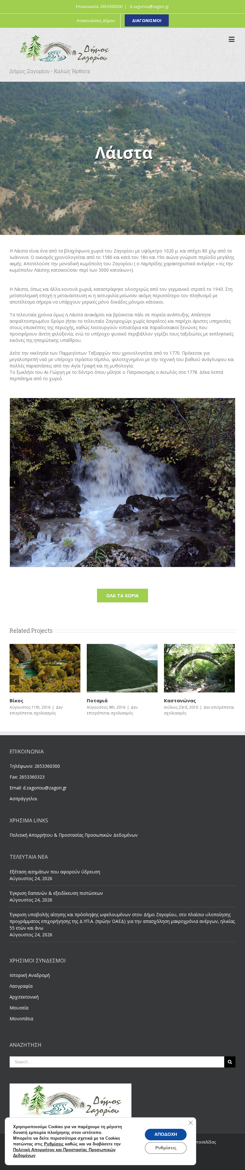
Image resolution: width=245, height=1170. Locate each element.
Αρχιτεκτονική (24, 997)
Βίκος (171, 700)
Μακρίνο (97, 700)
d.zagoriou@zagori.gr (149, 6)
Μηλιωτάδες (25, 700)
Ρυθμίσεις (54, 1144)
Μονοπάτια (21, 1018)
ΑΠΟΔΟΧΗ (165, 1134)
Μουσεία (19, 1008)
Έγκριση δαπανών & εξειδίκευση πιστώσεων (56, 893)
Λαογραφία (21, 986)
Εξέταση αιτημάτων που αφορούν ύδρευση (55, 872)
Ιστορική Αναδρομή (30, 975)
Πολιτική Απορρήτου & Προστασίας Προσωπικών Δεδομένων (74, 835)
